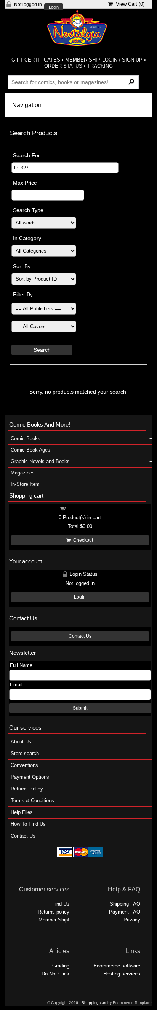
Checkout (82, 540)
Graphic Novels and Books (40, 461)
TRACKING (100, 66)
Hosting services (121, 974)
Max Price (25, 183)
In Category (27, 238)
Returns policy (53, 912)
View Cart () (128, 4)
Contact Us (80, 636)
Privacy (131, 920)
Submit (80, 708)
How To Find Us (28, 824)
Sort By (21, 266)
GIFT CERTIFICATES (35, 60)
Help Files (22, 812)
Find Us (60, 904)
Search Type (28, 210)
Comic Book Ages (30, 450)
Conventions (24, 765)
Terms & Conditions (32, 800)
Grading (60, 966)
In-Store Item (25, 484)
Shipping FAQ (125, 904)
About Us (21, 741)
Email (16, 685)
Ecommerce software (116, 966)
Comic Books (25, 438)
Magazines (23, 473)
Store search (25, 753)
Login (54, 7)
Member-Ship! (53, 920)
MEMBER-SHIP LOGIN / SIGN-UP (104, 60)
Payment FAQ (124, 912)
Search (42, 349)
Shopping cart (84, 508)
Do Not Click (55, 974)
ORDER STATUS (63, 66)
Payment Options (30, 777)
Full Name (21, 665)
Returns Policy (27, 789)
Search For (26, 155)
